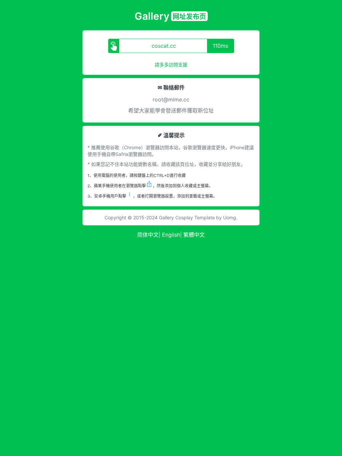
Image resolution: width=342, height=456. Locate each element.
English (171, 234)
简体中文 (148, 234)
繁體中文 (194, 234)
